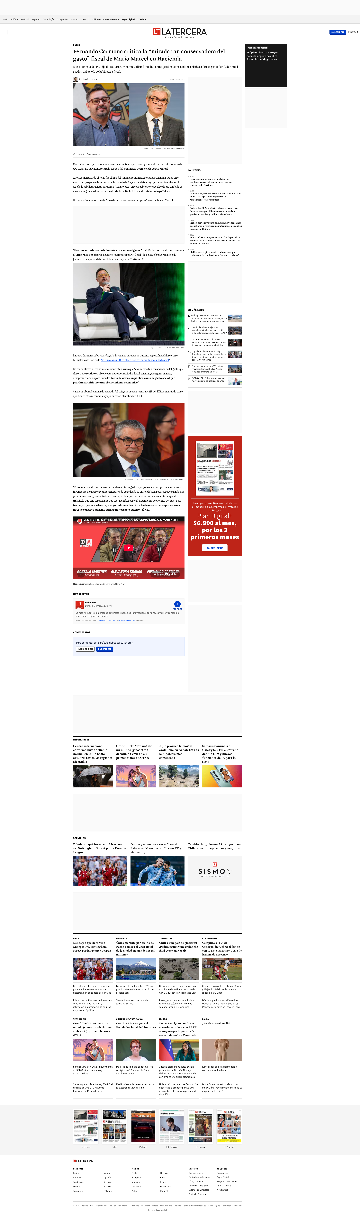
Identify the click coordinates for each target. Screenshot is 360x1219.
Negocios (36, 19)
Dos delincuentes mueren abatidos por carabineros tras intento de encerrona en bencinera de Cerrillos (211, 182)
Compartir (80, 154)
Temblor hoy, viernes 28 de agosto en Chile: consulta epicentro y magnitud (215, 846)
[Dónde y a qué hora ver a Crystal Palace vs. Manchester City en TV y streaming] (157, 871)
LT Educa (142, 19)
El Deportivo (62, 19)
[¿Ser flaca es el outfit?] (222, 1050)
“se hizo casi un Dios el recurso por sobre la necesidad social (135, 360)
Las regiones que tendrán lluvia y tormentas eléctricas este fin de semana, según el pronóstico (176, 1003)
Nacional (25, 19)
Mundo (74, 19)
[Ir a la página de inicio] (180, 32)
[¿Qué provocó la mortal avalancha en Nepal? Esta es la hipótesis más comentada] (179, 776)
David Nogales (90, 79)
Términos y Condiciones (107, 620)
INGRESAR (353, 32)
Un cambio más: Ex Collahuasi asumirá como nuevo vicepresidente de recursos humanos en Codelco (209, 342)
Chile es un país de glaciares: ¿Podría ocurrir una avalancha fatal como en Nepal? (178, 947)
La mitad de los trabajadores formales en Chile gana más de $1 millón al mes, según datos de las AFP (209, 330)
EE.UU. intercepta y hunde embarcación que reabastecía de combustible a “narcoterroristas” (214, 253)
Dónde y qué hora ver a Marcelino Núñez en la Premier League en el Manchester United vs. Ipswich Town (221, 1003)
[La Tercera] (85, 1142)
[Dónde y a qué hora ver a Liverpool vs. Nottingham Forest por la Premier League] (100, 871)
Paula (205, 1019)
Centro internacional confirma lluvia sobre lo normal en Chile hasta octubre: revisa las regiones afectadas (92, 754)
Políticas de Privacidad (127, 620)
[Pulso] (114, 1142)
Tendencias (165, 938)
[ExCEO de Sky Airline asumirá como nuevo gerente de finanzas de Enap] (235, 381)
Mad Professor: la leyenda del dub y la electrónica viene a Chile (135, 1086)
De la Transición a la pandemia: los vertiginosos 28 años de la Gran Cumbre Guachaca (134, 1070)
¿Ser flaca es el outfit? (216, 1023)
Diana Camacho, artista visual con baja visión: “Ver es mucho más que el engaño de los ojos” (222, 1088)
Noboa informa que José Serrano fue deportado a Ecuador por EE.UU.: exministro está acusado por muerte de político (215, 241)
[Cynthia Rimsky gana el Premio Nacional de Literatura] (136, 1050)
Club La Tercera (111, 19)
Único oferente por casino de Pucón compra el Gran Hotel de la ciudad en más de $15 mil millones (135, 949)
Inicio (5, 19)
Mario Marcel (121, 583)
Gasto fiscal (89, 583)
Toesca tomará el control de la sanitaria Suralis (132, 1002)
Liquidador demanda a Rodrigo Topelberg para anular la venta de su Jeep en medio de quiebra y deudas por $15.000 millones (209, 355)
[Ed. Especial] (171, 1142)
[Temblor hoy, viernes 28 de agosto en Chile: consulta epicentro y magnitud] (215, 871)
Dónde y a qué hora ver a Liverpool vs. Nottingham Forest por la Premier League (100, 848)
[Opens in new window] (143, 1142)
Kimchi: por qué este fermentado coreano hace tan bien (219, 1068)
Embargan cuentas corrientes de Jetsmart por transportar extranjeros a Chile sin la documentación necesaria (209, 318)
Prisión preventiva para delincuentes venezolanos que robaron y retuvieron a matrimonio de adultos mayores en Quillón (216, 226)
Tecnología (48, 19)
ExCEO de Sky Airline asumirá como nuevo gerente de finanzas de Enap (208, 379)
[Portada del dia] (215, 494)
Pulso (76, 44)
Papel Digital (128, 19)
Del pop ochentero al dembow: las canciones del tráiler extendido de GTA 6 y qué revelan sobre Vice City (177, 989)
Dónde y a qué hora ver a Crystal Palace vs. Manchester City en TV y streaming (156, 848)
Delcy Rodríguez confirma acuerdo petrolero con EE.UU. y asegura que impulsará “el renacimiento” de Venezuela (215, 197)
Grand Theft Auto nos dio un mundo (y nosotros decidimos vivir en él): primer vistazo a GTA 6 (134, 752)
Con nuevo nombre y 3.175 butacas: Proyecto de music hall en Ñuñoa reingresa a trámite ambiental (208, 369)
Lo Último (96, 19)
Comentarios (94, 154)
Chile (76, 938)
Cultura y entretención (129, 1019)
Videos (83, 19)
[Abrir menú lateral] (4, 32)
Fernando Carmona (105, 583)
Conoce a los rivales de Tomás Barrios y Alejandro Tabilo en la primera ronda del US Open (222, 989)
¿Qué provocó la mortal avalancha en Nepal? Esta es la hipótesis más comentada (179, 752)
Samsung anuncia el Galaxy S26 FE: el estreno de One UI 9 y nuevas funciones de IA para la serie (220, 754)
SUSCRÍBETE (215, 548)
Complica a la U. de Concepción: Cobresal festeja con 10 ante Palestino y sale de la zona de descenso (222, 949)
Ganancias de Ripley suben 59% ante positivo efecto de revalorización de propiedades (135, 989)
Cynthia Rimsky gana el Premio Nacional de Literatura (136, 1025)
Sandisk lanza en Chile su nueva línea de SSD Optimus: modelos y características (93, 1070)
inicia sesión (85, 649)
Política (14, 19)
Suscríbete (105, 648)
